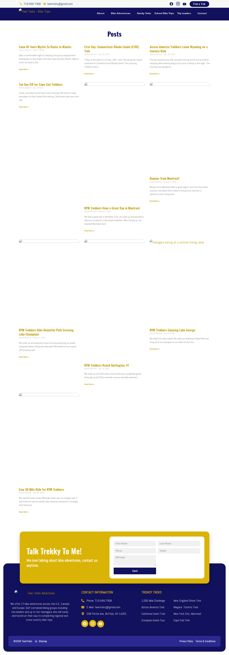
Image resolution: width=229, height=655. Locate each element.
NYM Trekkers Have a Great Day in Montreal (112, 208)
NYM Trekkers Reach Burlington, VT (106, 365)
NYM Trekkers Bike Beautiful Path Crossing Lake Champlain (46, 332)
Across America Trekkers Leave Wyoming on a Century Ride (179, 49)
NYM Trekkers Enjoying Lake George (172, 330)
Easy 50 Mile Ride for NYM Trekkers (41, 489)
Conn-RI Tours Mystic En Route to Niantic (45, 47)
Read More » (24, 69)
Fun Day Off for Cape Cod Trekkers (41, 84)
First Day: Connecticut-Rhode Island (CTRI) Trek (111, 49)
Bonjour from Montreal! (164, 178)
